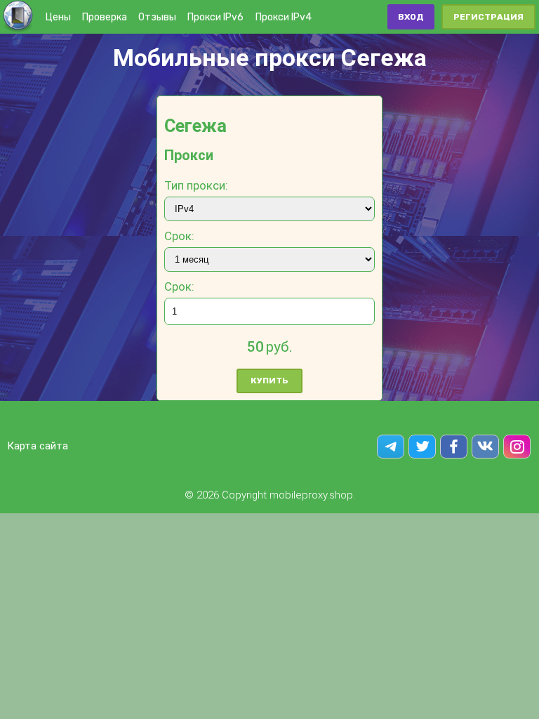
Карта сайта (37, 446)
